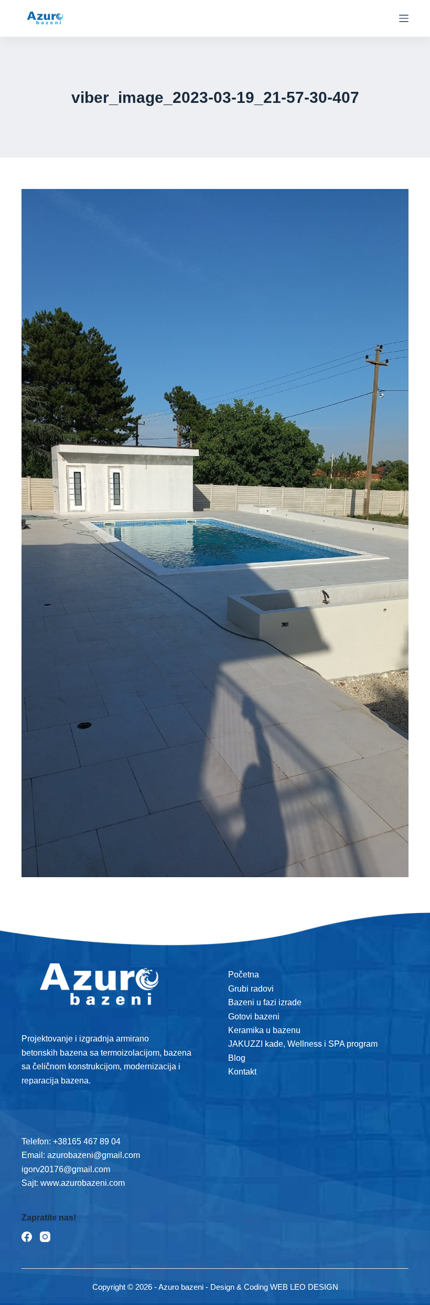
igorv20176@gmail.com (66, 1169)
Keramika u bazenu (264, 1030)
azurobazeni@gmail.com (93, 1155)
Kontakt (242, 1071)
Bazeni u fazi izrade (265, 1002)
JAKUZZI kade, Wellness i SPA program (303, 1043)
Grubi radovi (251, 988)
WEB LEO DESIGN (304, 1286)
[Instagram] (45, 1237)
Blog (236, 1058)
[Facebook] (27, 1237)
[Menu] (403, 18)
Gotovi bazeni (254, 1016)
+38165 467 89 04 (87, 1141)
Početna (243, 974)
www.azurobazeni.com (81, 1182)
